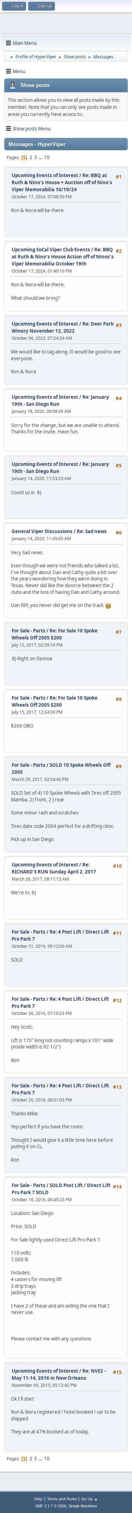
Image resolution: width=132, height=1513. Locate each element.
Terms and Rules (62, 1498)
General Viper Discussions (42, 531)
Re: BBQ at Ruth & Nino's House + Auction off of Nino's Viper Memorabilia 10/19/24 (62, 182)
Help (38, 1498)
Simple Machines (82, 1506)
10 (47, 157)
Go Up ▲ (89, 1498)
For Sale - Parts (28, 630)
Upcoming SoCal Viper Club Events (51, 249)
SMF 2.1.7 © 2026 (50, 1506)
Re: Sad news (92, 531)
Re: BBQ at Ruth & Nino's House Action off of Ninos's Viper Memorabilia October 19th (63, 256)
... (41, 157)
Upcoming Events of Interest (45, 175)
